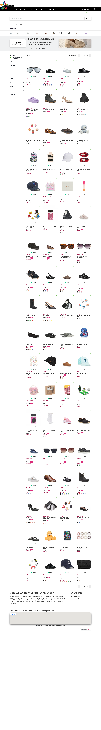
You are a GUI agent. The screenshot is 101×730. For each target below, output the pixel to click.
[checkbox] (13, 33)
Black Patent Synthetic (45, 320)
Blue (45, 290)
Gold (62, 114)
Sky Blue (85, 493)
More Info (43, 48)
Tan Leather (79, 84)
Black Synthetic (28, 522)
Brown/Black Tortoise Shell (43, 145)
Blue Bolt (62, 493)
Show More (31, 46)
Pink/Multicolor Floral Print (34, 522)
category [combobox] (12, 65)
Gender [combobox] (12, 74)
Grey (79, 114)
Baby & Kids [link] (35, 13)
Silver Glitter (62, 85)
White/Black (45, 523)
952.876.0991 (34, 48)
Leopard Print (28, 290)
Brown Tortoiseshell (79, 262)
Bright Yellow (64, 493)
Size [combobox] (11, 82)
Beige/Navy (62, 581)
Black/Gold (77, 262)
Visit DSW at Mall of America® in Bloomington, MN (51, 625)
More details (75, 599)
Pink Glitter (60, 85)
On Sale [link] (12, 13)
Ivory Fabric (49, 320)
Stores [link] (72, 13)
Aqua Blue (43, 84)
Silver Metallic (30, 493)
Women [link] (20, 13)
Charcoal (60, 232)
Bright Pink (64, 581)
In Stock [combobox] (12, 55)
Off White (45, 349)
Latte (79, 291)
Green (60, 174)
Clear (45, 145)
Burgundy (79, 493)
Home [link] (51, 13)
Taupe (62, 290)
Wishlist (89, 13)
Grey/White (81, 114)
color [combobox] (11, 78)
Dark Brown (60, 290)
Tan (83, 114)
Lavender (26, 116)
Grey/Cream (43, 436)
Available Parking (86, 9)
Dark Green (26, 290)
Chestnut (45, 580)
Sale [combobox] (11, 90)
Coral (66, 581)
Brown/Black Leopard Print (32, 522)
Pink (62, 174)
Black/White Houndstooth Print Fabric (30, 522)
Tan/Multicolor (85, 114)
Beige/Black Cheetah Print (60, 581)
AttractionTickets (96, 9)
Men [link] (26, 13)
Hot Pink (47, 84)
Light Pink (49, 84)
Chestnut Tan (60, 378)
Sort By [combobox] (29, 55)
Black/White (45, 84)
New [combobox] (11, 61)
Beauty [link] (44, 13)
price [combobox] (11, 86)
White (64, 174)
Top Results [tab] (15, 28)
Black (77, 84)
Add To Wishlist (40, 60)
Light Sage (28, 116)
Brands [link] (80, 13)
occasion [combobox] (13, 94)
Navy (51, 84)
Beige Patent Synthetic (43, 320)
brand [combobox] (12, 70)
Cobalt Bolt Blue (66, 493)
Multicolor (43, 523)
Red (32, 320)
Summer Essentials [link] (61, 13)
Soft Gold (51, 320)
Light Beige (79, 580)
